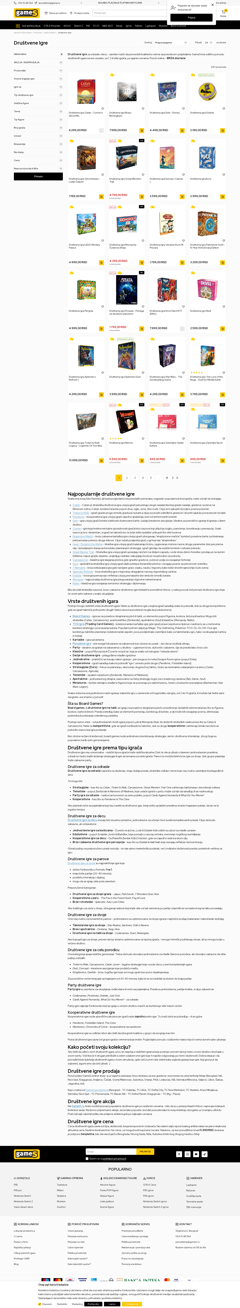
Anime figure (107, 1206)
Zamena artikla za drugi (134, 1253)
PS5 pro (18, 1190)
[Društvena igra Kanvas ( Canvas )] (167, 157)
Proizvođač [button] (20, 70)
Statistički (62, 1304)
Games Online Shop (23, 32)
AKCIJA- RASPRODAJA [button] (27, 62)
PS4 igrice (148, 1195)
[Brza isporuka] (113, 75)
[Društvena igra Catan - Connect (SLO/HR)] (86, 91)
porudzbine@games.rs (49, 3)
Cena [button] (17, 160)
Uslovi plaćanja (75, 1230)
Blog (16, 1264)
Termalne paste (194, 1201)
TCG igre (78, 624)
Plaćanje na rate (76, 1241)
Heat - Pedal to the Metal (87, 544)
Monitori (61, 1201)
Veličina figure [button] (21, 103)
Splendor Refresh (83, 571)
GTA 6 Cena (149, 1184)
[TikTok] (205, 1154)
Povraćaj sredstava (131, 1264)
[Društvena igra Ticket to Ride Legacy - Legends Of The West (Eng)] (86, 421)
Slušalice (61, 1195)
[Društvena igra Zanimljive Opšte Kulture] (167, 421)
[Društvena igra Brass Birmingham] (127, 91)
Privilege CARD (22, 1258)
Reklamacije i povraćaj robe (136, 1247)
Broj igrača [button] (19, 127)
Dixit (75, 520)
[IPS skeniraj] (190, 1280)
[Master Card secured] (167, 1280)
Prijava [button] (191, 17)
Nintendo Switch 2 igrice (156, 1206)
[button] (102, 108)
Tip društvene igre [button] (23, 95)
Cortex (77, 528)
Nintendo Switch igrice (155, 1201)
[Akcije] (112, 141)
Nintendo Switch (22, 1195)
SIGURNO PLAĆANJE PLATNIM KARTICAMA (120, 3)
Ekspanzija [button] (19, 144)
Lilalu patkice (107, 1201)
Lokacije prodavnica (24, 1230)
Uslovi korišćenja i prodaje (135, 1236)
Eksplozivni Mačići (83, 536)
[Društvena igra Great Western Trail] (127, 157)
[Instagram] (188, 1154)
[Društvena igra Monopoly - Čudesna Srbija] (127, 223)
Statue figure (107, 1195)
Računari (190, 1190)
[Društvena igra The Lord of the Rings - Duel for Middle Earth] (207, 355)
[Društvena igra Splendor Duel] (127, 355)
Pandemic (78, 516)
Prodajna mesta (81, 13)
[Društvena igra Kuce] (207, 157)
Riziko (76, 583)
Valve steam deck (23, 1206)
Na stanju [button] (19, 152)
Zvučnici (61, 1206)
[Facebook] (179, 1154)
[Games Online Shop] (27, 13)
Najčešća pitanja (218, 2)
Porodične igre (82, 643)
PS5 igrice (148, 1190)
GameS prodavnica (97, 1090)
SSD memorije (193, 1207)
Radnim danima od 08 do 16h (191, 1247)
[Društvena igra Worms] (127, 421)
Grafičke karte (193, 1196)
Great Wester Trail (83, 552)
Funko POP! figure (109, 1190)
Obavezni (47, 1304)
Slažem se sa (107, 1158)
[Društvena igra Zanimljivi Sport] (207, 421)
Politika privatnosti (77, 1253)
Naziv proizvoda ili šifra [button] (26, 168)
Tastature (62, 1184)
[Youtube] (196, 1154)
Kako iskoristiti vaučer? (79, 1264)
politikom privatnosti (114, 1158)
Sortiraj (148, 42)
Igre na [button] (17, 86)
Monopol (78, 579)
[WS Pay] (107, 1280)
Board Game (50, 32)
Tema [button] (17, 111)
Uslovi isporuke (75, 1247)
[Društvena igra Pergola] (86, 289)
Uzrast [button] (17, 135)
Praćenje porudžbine (132, 1230)
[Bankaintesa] (139, 1280)
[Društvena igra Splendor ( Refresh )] (86, 355)
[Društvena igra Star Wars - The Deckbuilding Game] (167, 355)
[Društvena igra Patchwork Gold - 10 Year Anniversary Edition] (207, 223)
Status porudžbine (58, 13)
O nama (18, 1236)
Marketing (77, 1304)
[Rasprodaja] (156, 405)
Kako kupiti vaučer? (78, 1258)
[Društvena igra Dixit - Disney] (167, 91)
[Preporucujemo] (206, 75)
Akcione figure (107, 1184)
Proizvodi (38, 32)
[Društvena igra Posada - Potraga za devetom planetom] (127, 289)
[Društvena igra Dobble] (207, 91)
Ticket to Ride (81, 513)
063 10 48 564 (25, 3)
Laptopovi (191, 1184)
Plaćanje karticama (78, 1236)
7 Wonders (79, 567)
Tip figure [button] (19, 119)
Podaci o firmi (21, 1241)
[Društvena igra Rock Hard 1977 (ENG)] (167, 289)
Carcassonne (80, 560)
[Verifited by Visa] (176, 1280)
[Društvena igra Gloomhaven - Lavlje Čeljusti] (86, 157)
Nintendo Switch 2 (23, 1201)
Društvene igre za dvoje (81, 863)
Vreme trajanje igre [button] (24, 78)
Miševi (60, 1190)
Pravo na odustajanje (133, 1258)
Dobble (77, 575)
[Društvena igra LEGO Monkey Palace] (86, 223)
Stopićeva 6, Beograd (187, 1230)
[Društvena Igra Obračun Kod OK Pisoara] (167, 223)
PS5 (16, 1184)
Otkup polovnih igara (24, 1253)
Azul (75, 564)
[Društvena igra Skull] (207, 289)
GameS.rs (78, 1106)
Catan (76, 505)
